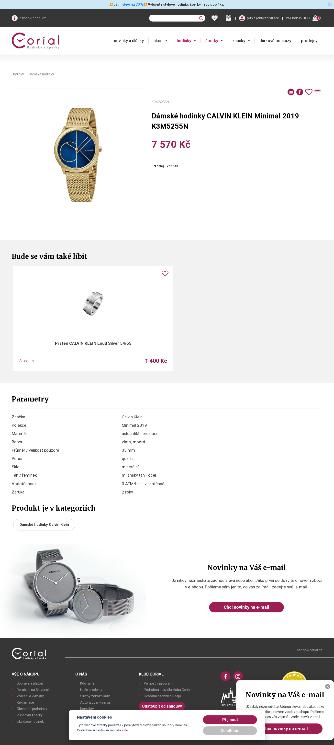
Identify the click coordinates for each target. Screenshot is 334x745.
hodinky (184, 40)
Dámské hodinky (41, 74)
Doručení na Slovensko (34, 690)
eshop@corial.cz (33, 18)
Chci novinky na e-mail (246, 607)
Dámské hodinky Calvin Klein (44, 524)
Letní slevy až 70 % (128, 4)
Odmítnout (230, 730)
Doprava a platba (30, 683)
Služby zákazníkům (95, 696)
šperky (211, 40)
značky (238, 40)
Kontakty (87, 709)
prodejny (309, 40)
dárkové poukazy (275, 40)
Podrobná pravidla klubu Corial (167, 690)
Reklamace (25, 702)
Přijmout (230, 719)
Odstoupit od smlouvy (162, 706)
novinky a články (129, 40)
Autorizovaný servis (95, 702)
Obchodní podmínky (32, 709)
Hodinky (18, 74)
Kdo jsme (87, 683)
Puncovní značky (30, 715)
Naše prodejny (91, 690)
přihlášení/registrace (263, 18)
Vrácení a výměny (30, 696)
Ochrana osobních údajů (162, 696)
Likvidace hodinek (30, 721)
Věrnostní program (158, 683)
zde (125, 730)
